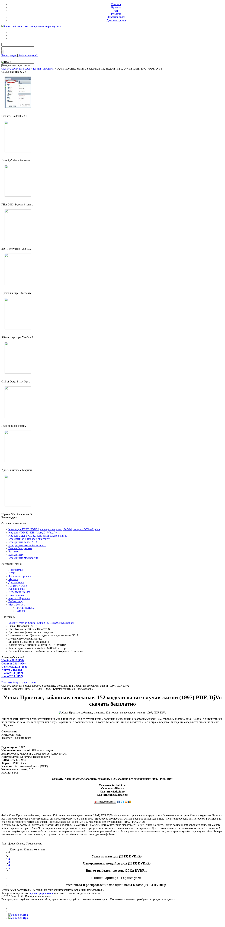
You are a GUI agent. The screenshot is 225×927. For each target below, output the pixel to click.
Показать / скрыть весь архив (18, 682)
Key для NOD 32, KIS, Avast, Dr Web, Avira (34, 532)
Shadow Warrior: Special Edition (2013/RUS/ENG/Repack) (41, 622)
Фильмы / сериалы (19, 576)
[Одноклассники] (126, 802)
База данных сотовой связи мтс (27, 545)
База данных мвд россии (23, 557)
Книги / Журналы (43, 68)
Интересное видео (19, 591)
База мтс (13, 551)
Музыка (13, 579)
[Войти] (2, 52)
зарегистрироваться (41, 893)
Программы (15, 569)
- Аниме (20, 610)
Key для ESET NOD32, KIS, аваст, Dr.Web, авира (37, 535)
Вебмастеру (15, 601)
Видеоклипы (16, 595)
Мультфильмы (16, 604)
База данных (15, 554)
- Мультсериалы (24, 607)
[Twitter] (122, 802)
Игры (11, 572)
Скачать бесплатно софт (15, 68)
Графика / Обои (17, 585)
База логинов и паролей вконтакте (29, 538)
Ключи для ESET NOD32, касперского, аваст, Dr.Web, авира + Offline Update (54, 529)
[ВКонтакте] (119, 802)
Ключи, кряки (16, 588)
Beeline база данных (20, 548)
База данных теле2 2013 (22, 542)
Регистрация (9, 55)
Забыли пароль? (28, 55)
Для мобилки (16, 582)
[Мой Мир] (130, 802)
